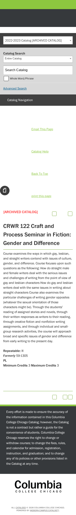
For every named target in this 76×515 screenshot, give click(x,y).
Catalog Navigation (20, 100)
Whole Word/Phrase (22, 78)
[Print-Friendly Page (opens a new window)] (65, 397)
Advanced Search (15, 89)
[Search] (68, 70)
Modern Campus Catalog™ (44, 510)
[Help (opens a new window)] (70, 214)
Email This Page (42, 129)
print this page (41, 196)
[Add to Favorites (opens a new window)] (54, 214)
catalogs (21, 507)
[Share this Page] (59, 214)
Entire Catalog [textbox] (13, 58)
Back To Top (39, 174)
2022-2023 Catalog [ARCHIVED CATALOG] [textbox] (33, 40)
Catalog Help (40, 152)
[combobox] (38, 40)
